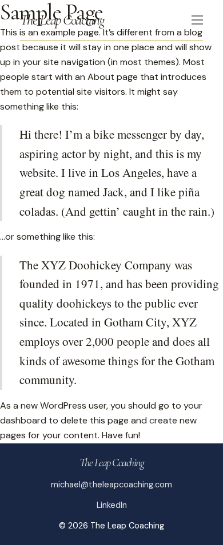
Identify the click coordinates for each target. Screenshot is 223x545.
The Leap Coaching (62, 20)
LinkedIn (112, 505)
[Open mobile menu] (197, 20)
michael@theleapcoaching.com (111, 484)
